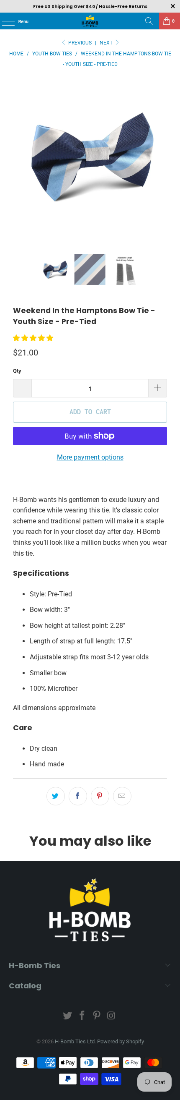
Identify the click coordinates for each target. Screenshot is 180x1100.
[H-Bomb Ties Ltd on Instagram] (111, 1016)
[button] (33, 338)
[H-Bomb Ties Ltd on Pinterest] (97, 1016)
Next (107, 43)
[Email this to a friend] (122, 796)
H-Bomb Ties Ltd (75, 1041)
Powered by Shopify (120, 1041)
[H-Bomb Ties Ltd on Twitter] (68, 1016)
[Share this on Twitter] (55, 796)
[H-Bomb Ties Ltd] (90, 21)
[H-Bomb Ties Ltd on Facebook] (82, 1016)
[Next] (160, 166)
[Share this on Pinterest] (100, 796)
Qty (17, 371)
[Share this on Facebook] (78, 796)
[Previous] (19, 166)
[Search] (149, 21)
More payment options (90, 457)
